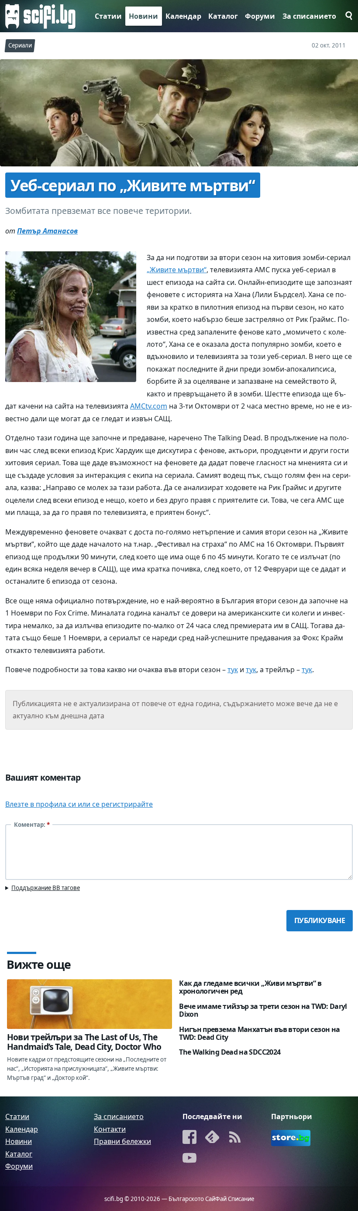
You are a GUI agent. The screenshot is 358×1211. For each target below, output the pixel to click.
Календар (183, 16)
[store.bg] (290, 1138)
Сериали (20, 45)
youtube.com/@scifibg (189, 1159)
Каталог (223, 16)
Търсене (346, 15)
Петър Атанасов (47, 231)
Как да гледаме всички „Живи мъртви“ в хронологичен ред (250, 987)
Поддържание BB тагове (45, 888)
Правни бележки (122, 1141)
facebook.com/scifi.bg (189, 1138)
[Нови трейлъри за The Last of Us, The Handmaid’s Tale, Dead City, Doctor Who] (89, 1003)
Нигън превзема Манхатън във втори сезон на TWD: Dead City (259, 1033)
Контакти (110, 1129)
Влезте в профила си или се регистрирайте (79, 804)
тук (232, 669)
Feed (235, 1138)
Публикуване (319, 920)
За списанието (309, 16)
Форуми (260, 16)
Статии (108, 16)
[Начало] (40, 16)
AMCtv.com (148, 406)
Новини (143, 16)
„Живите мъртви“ (177, 269)
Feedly (212, 1138)
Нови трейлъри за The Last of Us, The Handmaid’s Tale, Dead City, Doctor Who (84, 1041)
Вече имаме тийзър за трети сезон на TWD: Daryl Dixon (263, 1010)
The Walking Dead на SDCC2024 (229, 1052)
